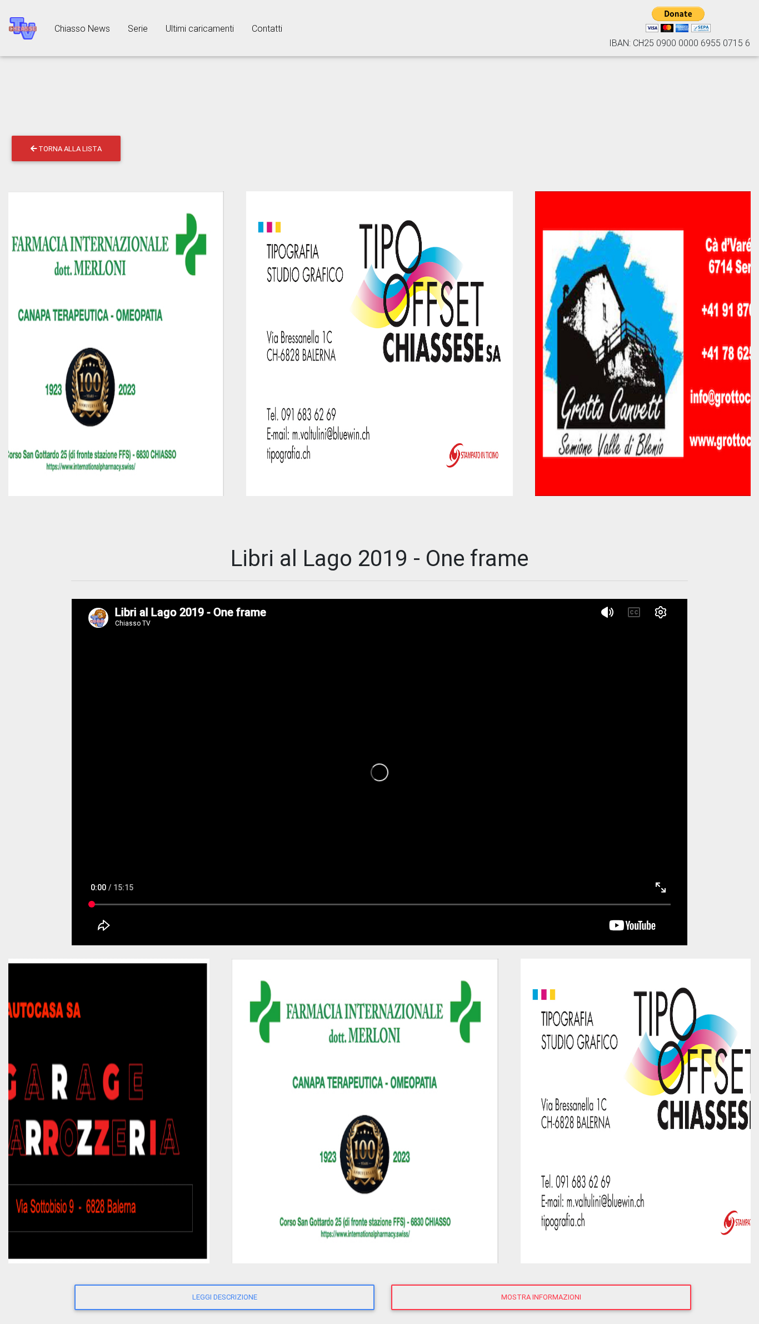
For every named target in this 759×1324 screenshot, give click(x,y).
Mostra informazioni (541, 1297)
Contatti (267, 28)
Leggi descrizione (224, 1297)
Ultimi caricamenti (200, 28)
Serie (138, 28)
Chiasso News (82, 28)
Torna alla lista (69, 148)
